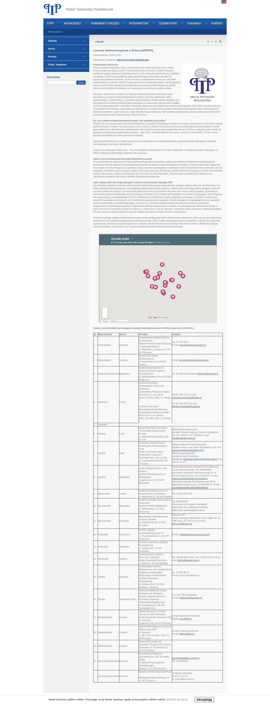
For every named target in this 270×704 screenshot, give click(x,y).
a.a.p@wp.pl (185, 619)
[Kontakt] (217, 27)
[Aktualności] (72, 27)
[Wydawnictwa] (139, 27)
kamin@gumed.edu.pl (188, 560)
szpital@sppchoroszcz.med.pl (194, 534)
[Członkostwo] (168, 27)
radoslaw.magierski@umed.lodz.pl (200, 459)
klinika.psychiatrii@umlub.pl (186, 406)
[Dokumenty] (194, 27)
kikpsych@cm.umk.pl (207, 374)
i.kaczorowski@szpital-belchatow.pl (189, 478)
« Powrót (99, 42)
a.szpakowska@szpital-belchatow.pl (190, 487)
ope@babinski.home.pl (183, 438)
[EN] (224, 2)
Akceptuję (204, 699)
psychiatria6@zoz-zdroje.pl (185, 658)
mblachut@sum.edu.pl (191, 598)
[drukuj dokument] (208, 42)
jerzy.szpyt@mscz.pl (182, 524)
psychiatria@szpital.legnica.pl (194, 360)
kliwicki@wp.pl (187, 634)
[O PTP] (50, 27)
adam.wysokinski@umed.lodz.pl (188, 450)
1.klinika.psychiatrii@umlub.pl (187, 397)
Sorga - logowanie (57, 64)
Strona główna (55, 32)
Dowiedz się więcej (177, 699)
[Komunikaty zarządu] (105, 27)
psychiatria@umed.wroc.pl (193, 345)
